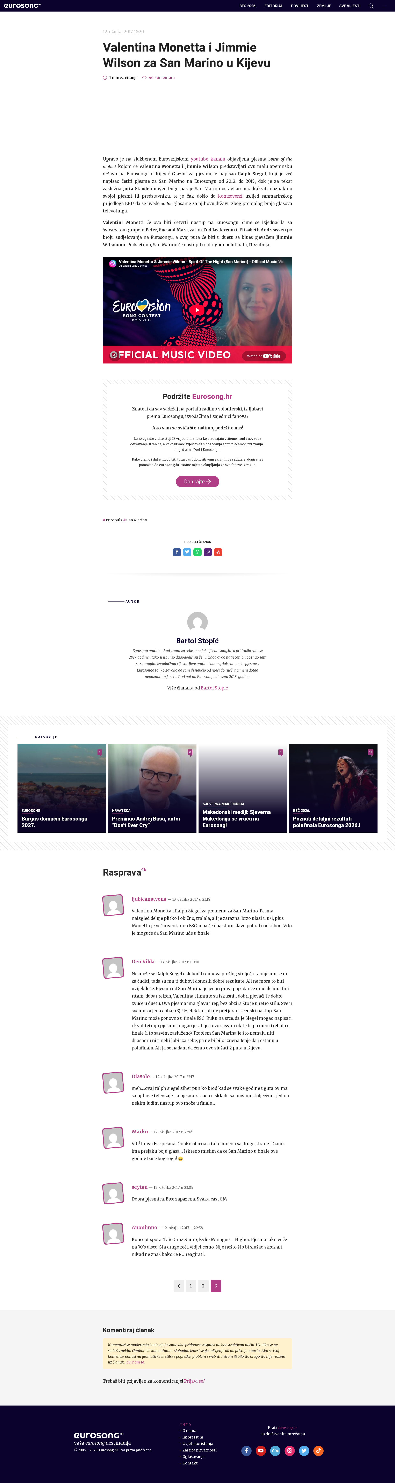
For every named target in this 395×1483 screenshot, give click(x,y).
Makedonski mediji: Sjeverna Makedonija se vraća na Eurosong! (237, 818)
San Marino (136, 520)
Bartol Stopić (214, 688)
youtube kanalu (209, 159)
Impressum (192, 1437)
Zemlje (324, 6)
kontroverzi (231, 196)
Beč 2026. (247, 6)
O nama (189, 1430)
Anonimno (144, 1227)
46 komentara (162, 77)
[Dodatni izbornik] (384, 6)
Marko (140, 1132)
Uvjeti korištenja (197, 1443)
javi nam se (134, 1362)
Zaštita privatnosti (199, 1450)
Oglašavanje (193, 1456)
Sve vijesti (349, 6)
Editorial (274, 6)
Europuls (114, 520)
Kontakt (190, 1463)
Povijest (300, 6)
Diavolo (141, 1076)
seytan (140, 1187)
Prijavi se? (194, 1381)
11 (370, 752)
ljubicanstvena (149, 899)
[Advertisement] (197, 118)
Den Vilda (143, 962)
